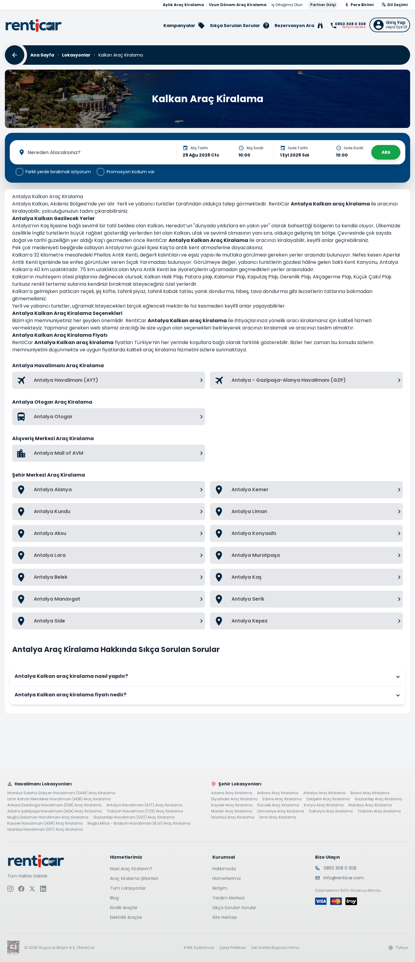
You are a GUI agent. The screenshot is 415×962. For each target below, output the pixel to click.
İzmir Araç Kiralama (277, 817)
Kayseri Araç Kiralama (231, 805)
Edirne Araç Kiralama (282, 799)
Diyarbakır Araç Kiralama (234, 799)
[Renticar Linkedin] (43, 889)
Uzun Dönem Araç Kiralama (237, 4)
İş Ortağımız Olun (287, 4)
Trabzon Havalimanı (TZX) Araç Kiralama (145, 811)
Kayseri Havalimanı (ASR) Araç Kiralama (45, 823)
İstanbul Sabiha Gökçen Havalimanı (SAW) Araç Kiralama (61, 793)
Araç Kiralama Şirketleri (134, 878)
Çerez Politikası (232, 947)
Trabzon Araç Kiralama (379, 811)
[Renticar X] (32, 889)
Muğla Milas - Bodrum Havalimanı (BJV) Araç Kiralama (138, 823)
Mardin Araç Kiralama (231, 811)
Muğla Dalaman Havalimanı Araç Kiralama (47, 817)
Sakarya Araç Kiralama (331, 811)
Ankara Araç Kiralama (277, 793)
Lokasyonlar (76, 55)
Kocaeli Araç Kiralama (278, 805)
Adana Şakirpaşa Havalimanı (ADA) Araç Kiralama (54, 811)
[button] (389, 25)
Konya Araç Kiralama (324, 805)
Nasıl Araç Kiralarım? (131, 869)
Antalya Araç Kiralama (324, 793)
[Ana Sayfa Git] (34, 25)
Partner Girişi (323, 4)
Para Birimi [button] (362, 4)
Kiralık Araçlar (124, 908)
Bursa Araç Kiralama (370, 793)
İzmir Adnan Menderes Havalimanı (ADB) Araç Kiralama (59, 799)
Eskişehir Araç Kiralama (328, 799)
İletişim (219, 888)
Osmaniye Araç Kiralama (280, 811)
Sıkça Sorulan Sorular (234, 908)
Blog (114, 898)
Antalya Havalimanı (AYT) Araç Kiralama (144, 805)
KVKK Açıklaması (199, 947)
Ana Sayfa (42, 55)
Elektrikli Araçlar (126, 917)
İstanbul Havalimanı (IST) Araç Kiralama (45, 829)
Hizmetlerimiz (226, 878)
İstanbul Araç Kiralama (232, 817)
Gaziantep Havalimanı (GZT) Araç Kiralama (134, 817)
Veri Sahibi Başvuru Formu (275, 947)
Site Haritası (224, 917)
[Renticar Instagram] (10, 889)
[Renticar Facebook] (21, 889)
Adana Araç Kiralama (231, 793)
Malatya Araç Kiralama (370, 805)
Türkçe (402, 947)
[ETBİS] (13, 948)
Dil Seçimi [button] (397, 4)
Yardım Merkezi (228, 898)
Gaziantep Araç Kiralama (378, 799)
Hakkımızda (224, 869)
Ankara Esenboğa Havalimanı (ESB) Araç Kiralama (54, 805)
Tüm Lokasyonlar (128, 888)
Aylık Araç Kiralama (183, 4)
